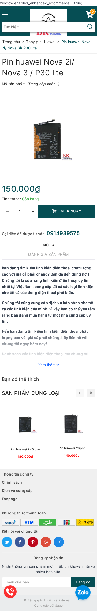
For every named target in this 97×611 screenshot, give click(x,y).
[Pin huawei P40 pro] (25, 433)
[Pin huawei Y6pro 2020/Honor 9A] (72, 432)
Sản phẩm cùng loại (31, 393)
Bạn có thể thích (20, 379)
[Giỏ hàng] (89, 15)
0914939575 (63, 233)
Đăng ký (83, 582)
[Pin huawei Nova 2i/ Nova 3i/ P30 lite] (48, 138)
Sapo (59, 605)
